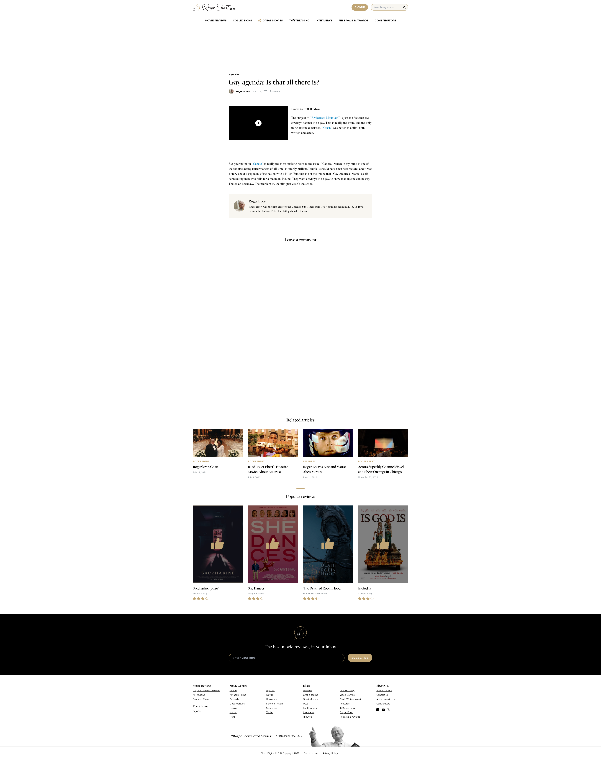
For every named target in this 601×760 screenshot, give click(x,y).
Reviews (307, 690)
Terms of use (311, 753)
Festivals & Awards (353, 20)
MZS (305, 703)
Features (344, 703)
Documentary (237, 703)
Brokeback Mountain (325, 117)
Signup (360, 7)
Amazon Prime (238, 695)
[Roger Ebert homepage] (214, 7)
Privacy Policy (330, 753)
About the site (384, 690)
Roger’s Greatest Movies (206, 690)
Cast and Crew (201, 699)
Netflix (269, 695)
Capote (257, 163)
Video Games (347, 695)
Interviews (324, 20)
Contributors (385, 20)
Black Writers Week (350, 699)
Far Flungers (310, 708)
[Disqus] (300, 365)
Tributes (307, 716)
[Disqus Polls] (300, 287)
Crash (327, 127)
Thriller (269, 712)
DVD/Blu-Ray (347, 690)
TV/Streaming (299, 20)
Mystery (270, 690)
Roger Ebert (234, 74)
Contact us (382, 695)
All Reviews (199, 695)
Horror (233, 712)
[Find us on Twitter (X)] (389, 709)
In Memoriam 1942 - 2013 (289, 735)
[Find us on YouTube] (383, 710)
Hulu (232, 716)
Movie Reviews (216, 20)
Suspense (271, 708)
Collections (242, 20)
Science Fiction (274, 703)
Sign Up (197, 711)
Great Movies (273, 20)
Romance (271, 699)
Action (233, 690)
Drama (233, 708)
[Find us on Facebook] (377, 709)
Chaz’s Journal (310, 695)
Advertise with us (385, 699)
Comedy (234, 699)
